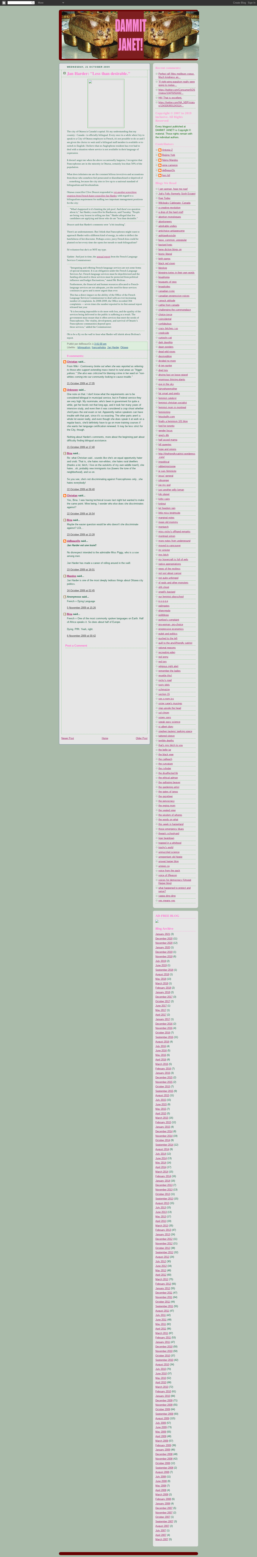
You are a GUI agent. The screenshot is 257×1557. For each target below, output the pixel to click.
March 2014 (161, 1171)
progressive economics (171, 629)
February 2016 (163, 1068)
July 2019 (160, 961)
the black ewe (165, 754)
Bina (69, 453)
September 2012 (164, 1252)
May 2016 (160, 1055)
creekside (163, 333)
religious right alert (168, 666)
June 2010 (161, 1373)
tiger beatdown (166, 838)
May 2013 (160, 1216)
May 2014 (160, 1162)
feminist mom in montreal (172, 407)
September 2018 (164, 970)
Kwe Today (164, 198)
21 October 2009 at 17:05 (81, 383)
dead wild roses (166, 351)
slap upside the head (169, 708)
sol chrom (163, 712)
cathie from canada (168, 305)
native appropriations (169, 564)
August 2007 (162, 1526)
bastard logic (165, 244)
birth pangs (164, 258)
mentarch (163, 527)
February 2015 (163, 1122)
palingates (164, 606)
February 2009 (163, 1445)
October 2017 (162, 1001)
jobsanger (163, 480)
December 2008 (164, 1454)
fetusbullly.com (166, 416)
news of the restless (169, 568)
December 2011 (163, 1292)
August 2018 (162, 974)
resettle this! (165, 675)
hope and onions (167, 449)
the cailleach (165, 759)
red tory (162, 661)
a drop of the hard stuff (170, 212)
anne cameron (170, 165)
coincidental (164, 319)
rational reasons (167, 647)
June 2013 (161, 1212)
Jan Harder (113, 347)
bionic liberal (165, 254)
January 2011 (162, 1342)
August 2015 (162, 1095)
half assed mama (167, 440)
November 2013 (164, 1189)
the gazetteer (165, 796)
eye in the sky (166, 384)
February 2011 (163, 1337)
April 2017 (160, 1015)
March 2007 (161, 1539)
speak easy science (169, 722)
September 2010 (164, 1360)
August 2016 (162, 1041)
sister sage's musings (170, 703)
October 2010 (162, 1355)
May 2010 (160, 1378)
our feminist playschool (171, 596)
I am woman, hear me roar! (173, 189)
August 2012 (162, 1257)
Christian (72, 362)
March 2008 (161, 1494)
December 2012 (164, 1239)
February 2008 (163, 1499)
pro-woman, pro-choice (170, 624)
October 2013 (162, 1194)
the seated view (167, 810)
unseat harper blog (168, 861)
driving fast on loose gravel (173, 375)
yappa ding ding (167, 896)
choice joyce (165, 314)
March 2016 (161, 1064)
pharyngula (164, 610)
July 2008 (160, 1476)
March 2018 (161, 983)
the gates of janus (168, 791)
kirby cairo (164, 499)
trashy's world (165, 847)
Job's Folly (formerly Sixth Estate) (176, 193)
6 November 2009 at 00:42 (81, 636)
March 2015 (161, 1118)
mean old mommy (168, 522)
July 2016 (160, 1046)
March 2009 (161, 1441)
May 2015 (160, 1109)
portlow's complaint (168, 620)
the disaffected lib (168, 773)
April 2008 (160, 1490)
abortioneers (165, 221)
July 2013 (160, 1207)
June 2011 (161, 1319)
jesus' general (165, 476)
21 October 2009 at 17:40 (81, 447)
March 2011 (161, 1333)
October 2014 (162, 1140)
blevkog (162, 268)
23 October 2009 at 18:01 (81, 569)
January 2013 (162, 1234)
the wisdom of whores (170, 815)
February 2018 (163, 988)
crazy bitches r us (168, 328)
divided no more (167, 361)
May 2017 (160, 1010)
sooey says (164, 717)
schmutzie (164, 689)
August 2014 (162, 1149)
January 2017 (162, 1019)
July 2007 (160, 1530)
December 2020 (164, 938)
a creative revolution (169, 207)
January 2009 (162, 1449)
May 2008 (160, 1485)
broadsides (164, 286)
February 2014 (163, 1176)
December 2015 (164, 1077)
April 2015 (160, 1113)
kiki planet (164, 494)
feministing (164, 412)
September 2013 (164, 1198)
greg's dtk (163, 435)
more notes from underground (174, 541)
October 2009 (162, 1409)
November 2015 (164, 1082)
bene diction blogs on (170, 249)
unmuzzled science (168, 852)
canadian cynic (166, 291)
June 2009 (161, 1427)
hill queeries (164, 444)
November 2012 (164, 1243)
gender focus (165, 430)
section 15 (164, 694)
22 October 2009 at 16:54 (81, 513)
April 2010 (160, 1382)
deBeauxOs (73, 541)
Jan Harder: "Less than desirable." (98, 73)
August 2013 (162, 1203)
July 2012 (160, 1261)
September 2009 (164, 1414)
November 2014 (164, 1136)
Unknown (72, 390)
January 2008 (162, 1503)
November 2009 (164, 1405)
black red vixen (166, 263)
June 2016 (161, 1050)
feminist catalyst (167, 398)
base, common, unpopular (172, 240)
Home (105, 738)
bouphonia (164, 277)
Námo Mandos (170, 160)
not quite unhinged (168, 578)
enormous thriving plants (171, 379)
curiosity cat (165, 337)
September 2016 (164, 1037)
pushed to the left (167, 638)
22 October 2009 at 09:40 (81, 489)
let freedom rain (166, 508)
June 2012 (161, 1266)
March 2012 (161, 1279)
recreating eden (166, 652)
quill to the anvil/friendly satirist (175, 643)
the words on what (168, 819)
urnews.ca (164, 866)
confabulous (165, 323)
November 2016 (164, 1028)
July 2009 (160, 1423)
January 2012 (162, 1288)
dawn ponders (165, 347)
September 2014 (164, 1145)
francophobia (99, 347)
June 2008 (161, 1481)
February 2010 (163, 1391)
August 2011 (162, 1311)
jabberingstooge (167, 466)
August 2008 (162, 1472)
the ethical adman (168, 777)
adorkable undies (167, 226)
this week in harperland (170, 824)
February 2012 (163, 1284)
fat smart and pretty (169, 393)
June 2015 (161, 1104)
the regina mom (166, 805)
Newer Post (67, 738)
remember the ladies (169, 671)
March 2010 (161, 1387)
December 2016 (164, 1024)
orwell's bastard (166, 592)
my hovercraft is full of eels (173, 559)
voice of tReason (167, 875)
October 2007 (162, 1517)
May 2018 (160, 979)
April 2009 (160, 1436)
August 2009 (162, 1418)
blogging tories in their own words (176, 272)
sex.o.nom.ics (166, 698)
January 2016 (162, 1073)
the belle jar (164, 750)
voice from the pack (169, 870)
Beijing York (168, 155)
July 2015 (160, 1100)
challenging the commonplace (174, 309)
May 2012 (160, 1270)
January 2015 (162, 1127)
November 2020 (164, 943)
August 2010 (162, 1364)
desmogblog (165, 356)
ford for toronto (166, 426)
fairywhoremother (167, 388)
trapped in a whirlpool (169, 843)
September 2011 (164, 1306)
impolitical (163, 462)
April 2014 (160, 1167)
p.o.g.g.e (163, 601)
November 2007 (164, 1512)
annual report (103, 256)
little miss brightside (169, 513)
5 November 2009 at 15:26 (81, 607)
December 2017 (164, 997)
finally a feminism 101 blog (173, 421)
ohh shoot (163, 587)
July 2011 (160, 1315)
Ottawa (124, 347)
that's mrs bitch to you (170, 745)
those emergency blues (171, 829)
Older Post (142, 738)
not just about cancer (169, 573)
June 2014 (161, 1158)
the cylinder (164, 768)
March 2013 (161, 1225)
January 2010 (162, 1396)
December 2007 (164, 1508)
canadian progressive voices (173, 296)
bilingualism (84, 347)
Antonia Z (167, 150)
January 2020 (162, 947)
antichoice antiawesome (171, 231)
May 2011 (160, 1324)
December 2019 (164, 952)
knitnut (162, 503)
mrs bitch (163, 554)
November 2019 (164, 956)
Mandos (71, 576)
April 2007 (160, 1535)
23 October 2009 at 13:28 (81, 534)
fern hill (166, 175)
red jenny (163, 657)
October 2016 (162, 1032)
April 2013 (160, 1221)
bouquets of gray (167, 282)
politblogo (163, 615)
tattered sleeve (166, 736)
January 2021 (162, 934)
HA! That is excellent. (170, 97)
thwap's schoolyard (168, 833)
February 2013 (163, 1230)
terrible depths (166, 740)
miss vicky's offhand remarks (174, 531)
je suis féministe (167, 471)
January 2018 (162, 992)
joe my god (164, 485)
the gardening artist (168, 787)
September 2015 (164, 1091)
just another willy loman (171, 489)
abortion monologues (169, 217)
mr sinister (164, 550)
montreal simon (166, 536)
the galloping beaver (169, 782)
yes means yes (166, 900)
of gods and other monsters (173, 582)
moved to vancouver (169, 545)
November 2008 (164, 1458)
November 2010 (164, 1351)
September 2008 (164, 1468)
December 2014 (164, 1131)
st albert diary (165, 726)
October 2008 (162, 1463)
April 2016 (160, 1059)
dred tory (163, 370)
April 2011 (160, 1328)
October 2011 (162, 1302)
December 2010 (164, 1346)
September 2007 (164, 1521)
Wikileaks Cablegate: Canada (174, 203)
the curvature (165, 763)
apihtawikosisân (167, 235)
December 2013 (164, 1185)
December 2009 (164, 1400)
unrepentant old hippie (170, 857)
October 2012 (162, 1248)
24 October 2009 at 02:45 (81, 590)
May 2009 (160, 1432)
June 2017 (161, 1005)
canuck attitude (166, 300)
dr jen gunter (165, 365)
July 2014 (160, 1154)
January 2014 (162, 1181)
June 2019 (161, 965)
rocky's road (165, 680)
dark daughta (165, 342)
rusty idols (164, 685)
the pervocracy (166, 801)
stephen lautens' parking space (175, 731)
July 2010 (160, 1369)
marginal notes (166, 517)
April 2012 (160, 1275)
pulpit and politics (167, 633)
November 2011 (163, 1297)
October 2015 (162, 1086)
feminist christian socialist (172, 402)
